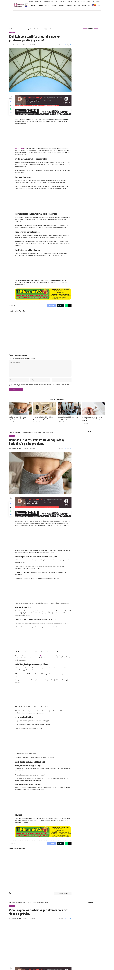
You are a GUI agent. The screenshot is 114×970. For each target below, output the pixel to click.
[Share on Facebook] (66, 45)
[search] (99, 5)
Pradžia (11, 29)
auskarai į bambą (37, 656)
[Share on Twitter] (68, 45)
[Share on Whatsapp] (11, 109)
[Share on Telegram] (70, 45)
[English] (93, 5)
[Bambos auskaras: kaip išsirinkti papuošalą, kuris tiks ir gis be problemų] (20, 408)
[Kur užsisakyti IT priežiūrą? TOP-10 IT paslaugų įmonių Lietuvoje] (69, 408)
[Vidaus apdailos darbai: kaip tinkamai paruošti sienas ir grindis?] (44, 408)
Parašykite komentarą (63, 893)
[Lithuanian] (95, 5)
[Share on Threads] (70, 305)
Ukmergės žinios (17, 44)
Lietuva (12, 32)
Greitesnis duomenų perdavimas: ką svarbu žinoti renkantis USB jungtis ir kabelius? (92, 418)
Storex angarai (19, 148)
